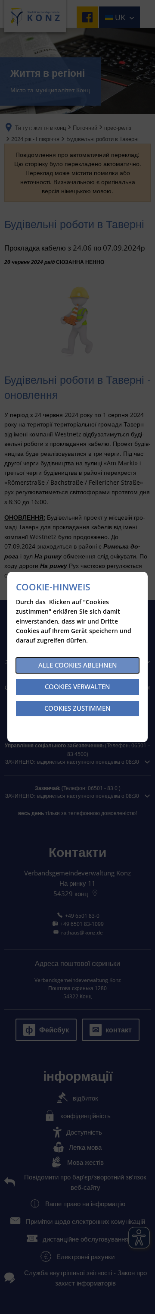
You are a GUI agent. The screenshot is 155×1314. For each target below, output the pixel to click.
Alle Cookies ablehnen (77, 665)
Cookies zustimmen (77, 708)
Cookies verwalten (77, 686)
